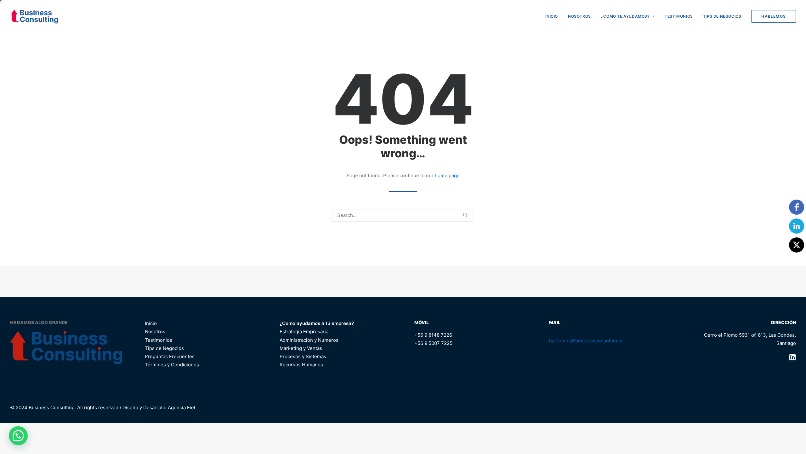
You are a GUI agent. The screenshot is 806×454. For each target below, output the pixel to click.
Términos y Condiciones (172, 365)
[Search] (403, 215)
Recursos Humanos (301, 365)
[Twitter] (796, 245)
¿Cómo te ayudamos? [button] (625, 16)
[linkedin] (796, 226)
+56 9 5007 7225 (433, 343)
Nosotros (579, 16)
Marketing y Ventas (301, 348)
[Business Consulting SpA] (34, 16)
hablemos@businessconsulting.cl (586, 341)
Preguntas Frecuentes (170, 356)
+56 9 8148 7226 (433, 335)
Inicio (151, 323)
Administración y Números (309, 340)
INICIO (551, 16)
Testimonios (679, 16)
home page (447, 175)
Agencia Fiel (181, 407)
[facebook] (796, 207)
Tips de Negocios (722, 16)
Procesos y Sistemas (303, 356)
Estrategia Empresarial (305, 332)
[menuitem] (553, 16)
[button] (465, 215)
